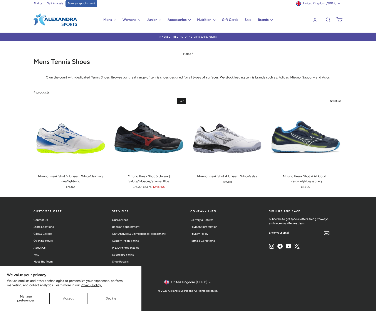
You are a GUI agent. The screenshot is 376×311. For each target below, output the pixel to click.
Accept (68, 298)
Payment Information (203, 226)
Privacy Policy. (91, 285)
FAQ (36, 254)
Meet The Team (43, 261)
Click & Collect (43, 233)
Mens (108, 20)
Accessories (177, 20)
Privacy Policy (199, 233)
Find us (38, 3)
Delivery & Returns (201, 219)
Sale (248, 20)
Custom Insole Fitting (125, 240)
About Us (39, 247)
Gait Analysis (55, 3)
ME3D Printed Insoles (125, 247)
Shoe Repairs (120, 261)
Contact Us (41, 219)
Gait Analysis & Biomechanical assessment (139, 233)
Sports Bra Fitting (123, 254)
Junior (152, 20)
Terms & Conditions (202, 240)
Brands (263, 20)
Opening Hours (43, 240)
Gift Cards (230, 20)
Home (187, 53)
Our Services (120, 219)
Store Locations (44, 226)
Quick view (70, 167)
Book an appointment (81, 3)
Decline (111, 298)
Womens (130, 20)
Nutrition (204, 20)
